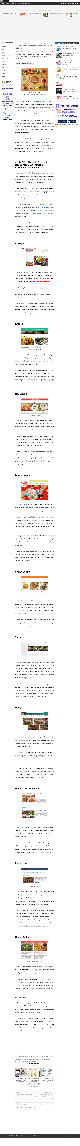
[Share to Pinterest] (52, 51)
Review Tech (29, 139)
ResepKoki (20, 420)
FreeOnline (5, 67)
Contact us (13, 3)
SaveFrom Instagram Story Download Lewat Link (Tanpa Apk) (70, 76)
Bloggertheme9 (31, 1136)
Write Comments (47, 1104)
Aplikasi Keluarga (24, 1056)
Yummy (19, 662)
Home (3, 3)
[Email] (61, 3)
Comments (68, 43)
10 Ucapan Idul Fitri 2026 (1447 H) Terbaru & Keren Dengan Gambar (71, 62)
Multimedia (5, 58)
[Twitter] (77, 3)
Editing (3, 73)
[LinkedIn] (68, 3)
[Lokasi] (59, 3)
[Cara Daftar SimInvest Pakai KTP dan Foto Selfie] (47, 1077)
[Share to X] (42, 51)
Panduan (43, 1059)
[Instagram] (66, 3)
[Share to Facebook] (39, 51)
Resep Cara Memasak (24, 827)
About (7, 3)
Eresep (19, 355)
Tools (50, 1059)
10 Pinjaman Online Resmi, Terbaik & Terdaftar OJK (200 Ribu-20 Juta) (44, 1096)
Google (75, 1136)
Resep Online (36, 966)
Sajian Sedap (21, 601)
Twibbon (4, 70)
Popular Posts (60, 43)
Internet (21, 1059)
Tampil (29, 63)
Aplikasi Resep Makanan (38, 1056)
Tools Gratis (18, 1061)
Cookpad (19, 272)
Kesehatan (36, 1059)
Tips (47, 1059)
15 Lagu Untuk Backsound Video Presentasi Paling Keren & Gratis (70, 91)
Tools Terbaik (26, 1061)
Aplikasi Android (6, 55)
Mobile (3, 76)
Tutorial (4, 49)
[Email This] (49, 51)
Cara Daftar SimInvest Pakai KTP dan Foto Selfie (47, 1080)
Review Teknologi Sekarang (19, 1136)
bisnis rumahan (39, 114)
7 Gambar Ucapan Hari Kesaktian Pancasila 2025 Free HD (70, 84)
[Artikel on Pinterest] (73, 3)
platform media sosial (33, 210)
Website (33, 1061)
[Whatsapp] (70, 3)
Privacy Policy (21, 3)
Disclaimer (27, 3)
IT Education (28, 1059)
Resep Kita (20, 892)
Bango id (19, 737)
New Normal (40, 101)
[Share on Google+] (45, 51)
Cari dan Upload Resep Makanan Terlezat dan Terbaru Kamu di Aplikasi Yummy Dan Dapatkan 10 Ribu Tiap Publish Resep (34, 1082)
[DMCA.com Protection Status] (4, 1)
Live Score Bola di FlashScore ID (25, 1094)
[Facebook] (63, 3)
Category (75, 43)
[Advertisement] (40, 28)
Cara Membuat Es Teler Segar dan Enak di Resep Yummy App (21, 1080)
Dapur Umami (22, 504)
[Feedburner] (75, 3)
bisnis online (44, 207)
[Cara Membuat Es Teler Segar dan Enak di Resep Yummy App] (21, 1077)
